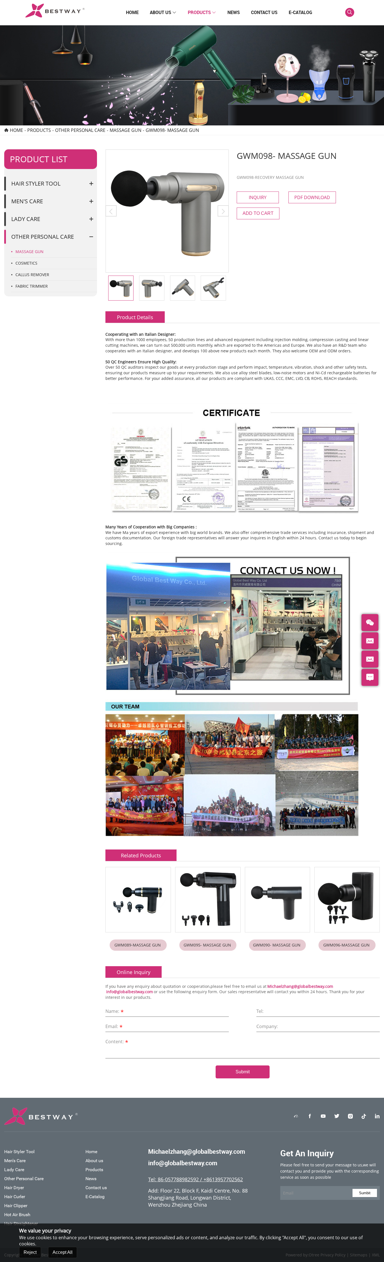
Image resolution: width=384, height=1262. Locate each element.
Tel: (259, 1011)
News (233, 12)
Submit (243, 1071)
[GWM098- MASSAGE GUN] (167, 211)
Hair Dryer (14, 1187)
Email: (114, 1027)
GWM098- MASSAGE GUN (173, 130)
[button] (111, 211)
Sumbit (365, 1193)
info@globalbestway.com (129, 991)
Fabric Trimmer (31, 286)
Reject (30, 1252)
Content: (116, 1042)
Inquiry (257, 197)
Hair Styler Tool (35, 183)
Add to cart (258, 213)
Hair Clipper (15, 1205)
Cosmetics (26, 263)
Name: (114, 1012)
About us (163, 12)
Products (202, 12)
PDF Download (312, 197)
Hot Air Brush (17, 1214)
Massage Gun (125, 130)
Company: (267, 1026)
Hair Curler (14, 1196)
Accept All (63, 1252)
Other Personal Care (80, 130)
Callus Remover (32, 274)
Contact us (264, 12)
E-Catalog (300, 12)
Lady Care (25, 219)
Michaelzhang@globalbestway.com (300, 986)
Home (132, 12)
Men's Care (27, 201)
